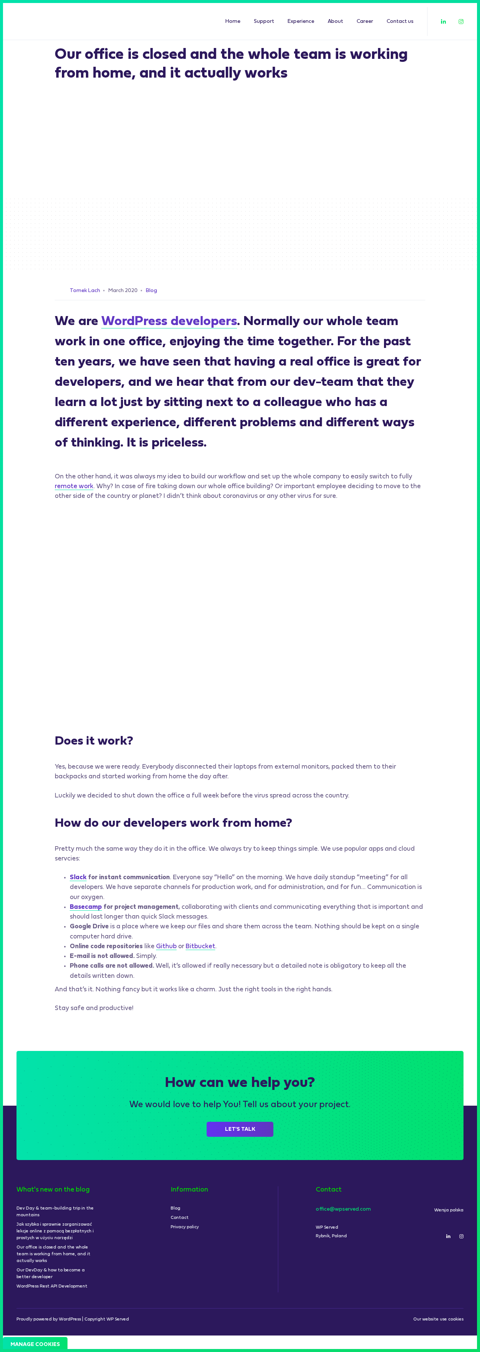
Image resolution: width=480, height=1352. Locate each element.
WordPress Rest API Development (51, 1286)
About (335, 21)
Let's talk (240, 1129)
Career (365, 21)
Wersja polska (449, 1210)
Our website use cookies (438, 1319)
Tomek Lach (85, 290)
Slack (78, 877)
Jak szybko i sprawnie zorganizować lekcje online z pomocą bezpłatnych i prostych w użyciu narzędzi (55, 1231)
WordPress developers (169, 322)
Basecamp (86, 907)
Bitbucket (200, 946)
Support (264, 21)
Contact (180, 1218)
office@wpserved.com (343, 1209)
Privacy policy (185, 1227)
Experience (301, 21)
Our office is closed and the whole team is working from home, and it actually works (53, 1254)
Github (166, 946)
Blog (151, 290)
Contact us (400, 21)
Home (232, 21)
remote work (74, 486)
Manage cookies (35, 1344)
